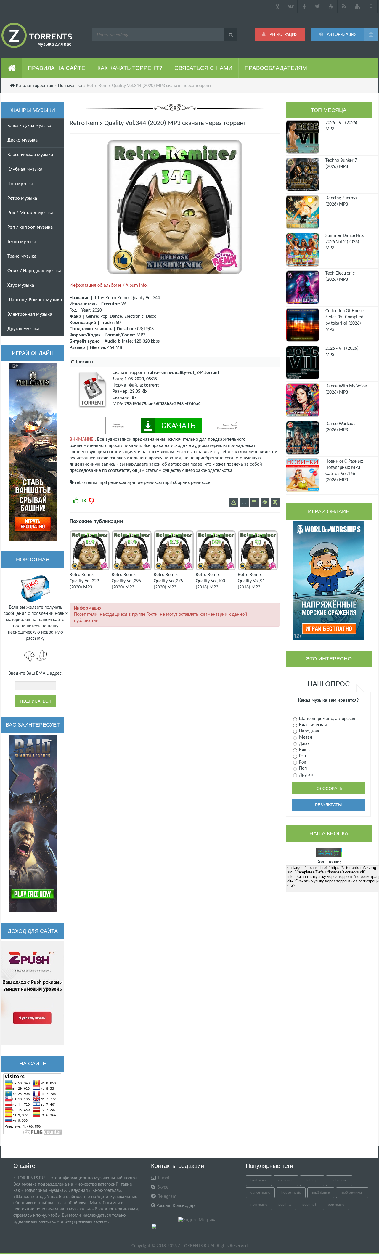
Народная (308, 731)
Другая (305, 774)
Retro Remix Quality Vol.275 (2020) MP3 (168, 581)
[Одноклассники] (277, 6)
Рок (302, 762)
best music (258, 1180)
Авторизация (341, 34)
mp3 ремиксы (112, 482)
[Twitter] (317, 6)
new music (258, 1205)
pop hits (284, 1205)
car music (285, 1180)
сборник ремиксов (192, 482)
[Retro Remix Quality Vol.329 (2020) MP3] (90, 569)
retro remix (86, 482)
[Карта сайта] (357, 6)
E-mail (164, 1178)
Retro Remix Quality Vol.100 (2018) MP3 (210, 581)
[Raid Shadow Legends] (33, 823)
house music (291, 1192)
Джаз (304, 743)
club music (339, 1180)
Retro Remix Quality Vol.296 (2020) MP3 (126, 581)
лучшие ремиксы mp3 (149, 482)
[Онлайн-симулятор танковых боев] (33, 452)
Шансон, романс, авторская (326, 718)
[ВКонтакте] (291, 6)
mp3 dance (321, 1192)
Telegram (166, 1196)
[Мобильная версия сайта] (371, 6)
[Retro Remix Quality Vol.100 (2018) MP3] (216, 569)
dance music (260, 1192)
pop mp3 (309, 1205)
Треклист (84, 362)
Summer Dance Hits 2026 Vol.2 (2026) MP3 (344, 242)
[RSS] (344, 6)
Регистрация (283, 34)
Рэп (302, 756)
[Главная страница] (11, 68)
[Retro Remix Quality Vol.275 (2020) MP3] (174, 569)
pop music (336, 1205)
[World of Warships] (328, 580)
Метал (305, 737)
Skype (162, 1187)
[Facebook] (304, 6)
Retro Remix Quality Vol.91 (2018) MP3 (251, 581)
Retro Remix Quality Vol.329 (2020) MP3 (84, 581)
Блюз (304, 750)
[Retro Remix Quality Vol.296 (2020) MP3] (132, 569)
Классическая (312, 725)
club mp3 (312, 1180)
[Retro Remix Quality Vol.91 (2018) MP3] (258, 569)
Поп (302, 768)
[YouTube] (331, 6)
